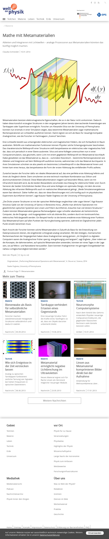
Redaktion (58, 489)
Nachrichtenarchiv (15, 494)
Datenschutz (49, 527)
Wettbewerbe (60, 466)
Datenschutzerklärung (50, 535)
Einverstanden (94, 533)
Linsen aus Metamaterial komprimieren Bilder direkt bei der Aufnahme (89, 369)
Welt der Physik (9, 255)
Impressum (37, 527)
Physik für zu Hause (62, 431)
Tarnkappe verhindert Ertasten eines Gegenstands (54, 308)
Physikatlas (59, 441)
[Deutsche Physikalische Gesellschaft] (100, 15)
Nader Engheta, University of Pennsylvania (24, 266)
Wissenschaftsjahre (62, 451)
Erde (48, 18)
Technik (40, 18)
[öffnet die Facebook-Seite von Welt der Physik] (91, 2)
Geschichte (59, 514)
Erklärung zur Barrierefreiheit (70, 527)
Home (9, 527)
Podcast (10, 489)
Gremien (58, 494)
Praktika (57, 509)
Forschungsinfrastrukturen (66, 471)
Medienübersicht (14, 484)
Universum (58, 18)
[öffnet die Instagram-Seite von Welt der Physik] (95, 3)
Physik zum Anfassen (63, 461)
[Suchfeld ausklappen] (106, 3)
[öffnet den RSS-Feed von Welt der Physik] (98, 2)
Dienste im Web (61, 499)
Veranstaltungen (61, 436)
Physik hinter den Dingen (18, 499)
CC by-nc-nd (23, 255)
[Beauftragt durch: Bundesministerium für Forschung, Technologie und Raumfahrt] (85, 15)
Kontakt (26, 527)
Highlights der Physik (63, 446)
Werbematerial (60, 504)
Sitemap (17, 527)
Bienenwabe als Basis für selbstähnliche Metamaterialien (18, 308)
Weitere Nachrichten (54, 400)
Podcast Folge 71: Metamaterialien (20, 271)
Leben (31, 18)
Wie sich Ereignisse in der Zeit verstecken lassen (18, 366)
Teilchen (11, 18)
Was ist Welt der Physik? (64, 484)
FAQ (87, 527)
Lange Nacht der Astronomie (66, 456)
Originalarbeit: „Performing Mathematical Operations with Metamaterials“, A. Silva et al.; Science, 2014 (47, 261)
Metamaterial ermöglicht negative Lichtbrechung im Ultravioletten (53, 368)
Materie (22, 18)
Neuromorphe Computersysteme (87, 306)
